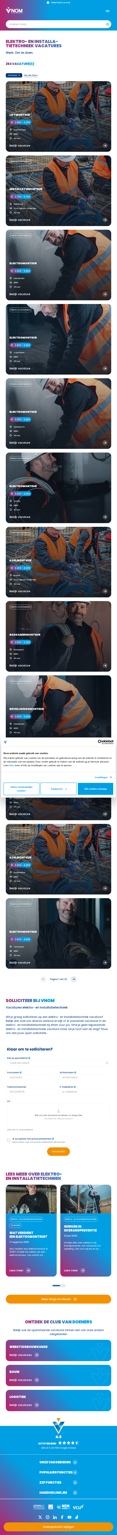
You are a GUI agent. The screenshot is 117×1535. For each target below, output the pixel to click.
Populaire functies (56, 1472)
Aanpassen (57, 789)
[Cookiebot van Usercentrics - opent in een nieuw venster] (100, 742)
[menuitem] (58, 24)
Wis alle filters (31, 75)
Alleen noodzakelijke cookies (21, 789)
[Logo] (14, 10)
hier (11, 765)
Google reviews (68, 1447)
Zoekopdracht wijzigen (58, 1527)
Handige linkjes (53, 1492)
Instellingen (101, 777)
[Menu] (107, 11)
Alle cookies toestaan (95, 789)
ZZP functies (50, 1482)
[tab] (56, 1285)
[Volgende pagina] (74, 979)
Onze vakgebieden (55, 1462)
